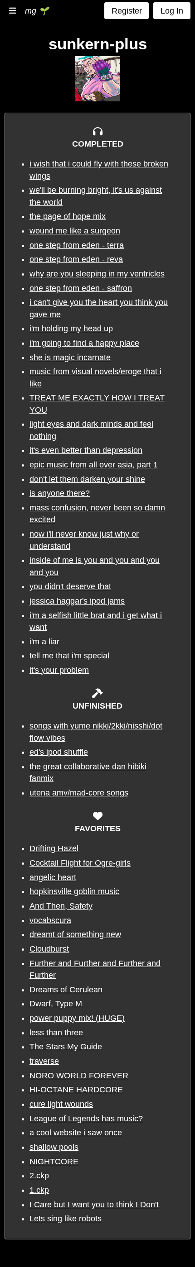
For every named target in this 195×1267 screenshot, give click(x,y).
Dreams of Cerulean (65, 989)
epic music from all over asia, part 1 (93, 464)
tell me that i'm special (69, 655)
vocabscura (50, 920)
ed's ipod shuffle (58, 752)
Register (127, 10)
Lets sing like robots (65, 1218)
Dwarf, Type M (55, 1003)
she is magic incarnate (70, 357)
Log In (172, 10)
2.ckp (39, 1175)
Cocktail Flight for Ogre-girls (80, 862)
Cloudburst (49, 948)
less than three (56, 1032)
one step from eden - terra (76, 245)
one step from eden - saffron (80, 288)
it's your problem (59, 670)
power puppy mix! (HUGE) (77, 1018)
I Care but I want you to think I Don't (94, 1204)
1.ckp (39, 1190)
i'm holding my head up (71, 328)
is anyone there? (59, 493)
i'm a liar (44, 641)
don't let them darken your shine (87, 479)
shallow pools (53, 1147)
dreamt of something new (75, 934)
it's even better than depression (85, 450)
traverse (44, 1061)
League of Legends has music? (86, 1118)
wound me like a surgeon (74, 230)
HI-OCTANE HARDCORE (76, 1089)
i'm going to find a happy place (84, 343)
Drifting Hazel (53, 848)
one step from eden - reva (76, 259)
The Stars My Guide (65, 1046)
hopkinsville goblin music (74, 891)
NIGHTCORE (53, 1161)
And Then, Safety (61, 905)
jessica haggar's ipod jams (77, 600)
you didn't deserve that (70, 586)
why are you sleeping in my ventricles (97, 273)
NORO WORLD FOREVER (78, 1075)
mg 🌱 (37, 10)
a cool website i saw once (75, 1132)
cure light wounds (61, 1104)
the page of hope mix (67, 216)
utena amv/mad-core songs (78, 792)
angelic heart (52, 877)
